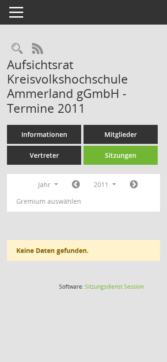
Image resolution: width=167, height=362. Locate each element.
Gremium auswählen (48, 201)
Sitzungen (120, 155)
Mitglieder (120, 134)
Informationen (44, 134)
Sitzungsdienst (114, 287)
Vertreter (44, 155)
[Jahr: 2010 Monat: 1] (76, 184)
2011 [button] (102, 184)
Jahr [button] (45, 184)
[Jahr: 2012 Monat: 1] (134, 184)
